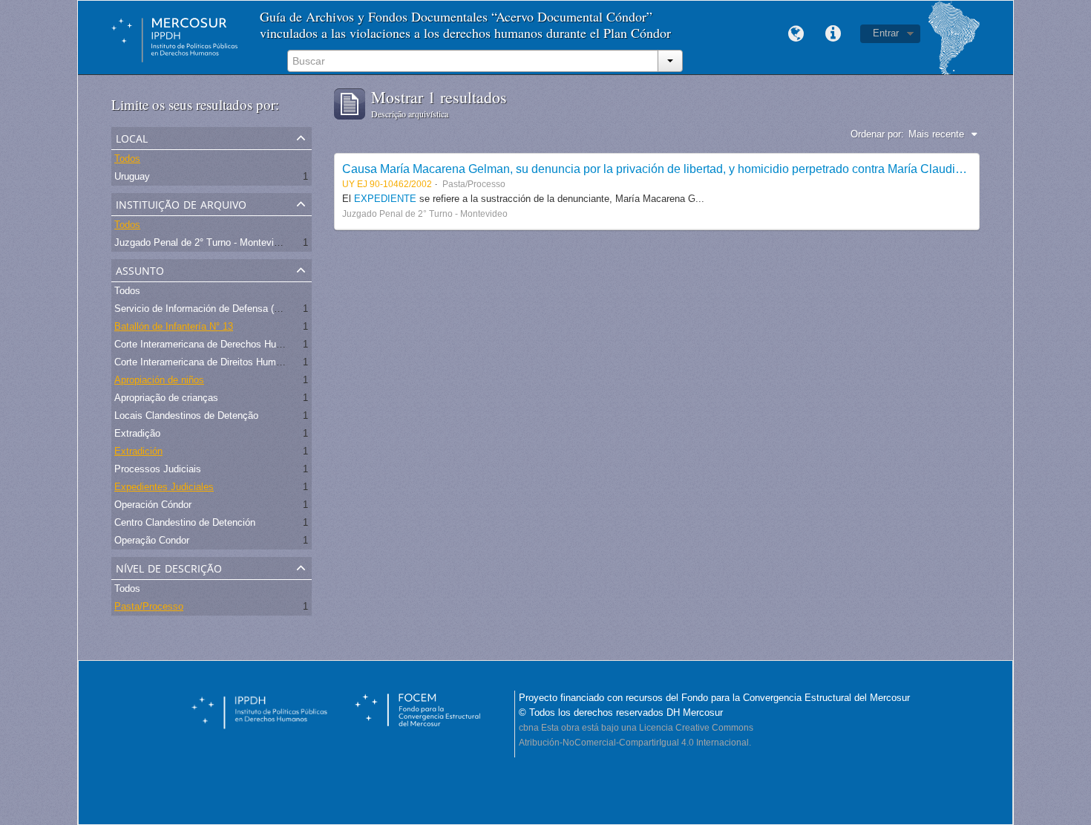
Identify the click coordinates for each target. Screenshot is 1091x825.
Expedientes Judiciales (164, 486)
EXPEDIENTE (386, 198)
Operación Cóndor (152, 504)
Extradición (138, 451)
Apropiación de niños (159, 379)
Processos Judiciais (157, 469)
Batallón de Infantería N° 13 (173, 326)
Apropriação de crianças (166, 397)
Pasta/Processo (148, 606)
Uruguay (132, 176)
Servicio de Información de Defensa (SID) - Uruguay (226, 308)
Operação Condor (151, 540)
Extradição (137, 433)
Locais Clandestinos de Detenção (186, 415)
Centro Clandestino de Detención (184, 522)
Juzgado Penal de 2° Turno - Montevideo (201, 242)
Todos (127, 158)
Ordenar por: (877, 134)
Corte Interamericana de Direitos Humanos (205, 362)
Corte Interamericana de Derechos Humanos (209, 344)
